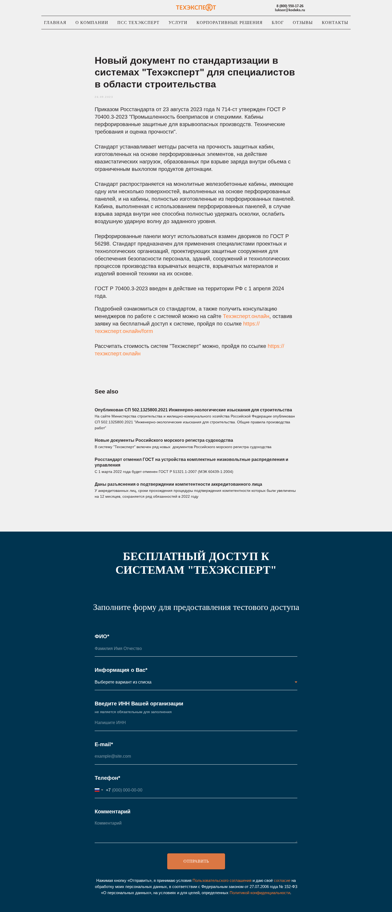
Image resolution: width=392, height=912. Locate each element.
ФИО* (102, 636)
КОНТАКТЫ (335, 22)
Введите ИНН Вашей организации (139, 703)
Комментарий (112, 811)
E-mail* (104, 744)
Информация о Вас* (121, 670)
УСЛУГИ (178, 22)
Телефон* (107, 778)
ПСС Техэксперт (138, 22)
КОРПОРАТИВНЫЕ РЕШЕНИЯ (230, 22)
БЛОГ (278, 22)
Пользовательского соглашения (222, 880)
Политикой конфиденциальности (260, 892)
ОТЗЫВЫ (303, 22)
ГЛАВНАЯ (55, 22)
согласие (282, 880)
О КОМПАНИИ (91, 22)
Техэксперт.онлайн (246, 316)
